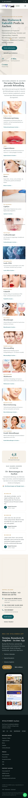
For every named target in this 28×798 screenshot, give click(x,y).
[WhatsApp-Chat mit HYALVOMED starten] (25, 795)
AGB (3, 789)
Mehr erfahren (19, 667)
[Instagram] (25, 1)
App (3, 764)
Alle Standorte (5, 754)
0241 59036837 (7, 1)
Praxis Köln (5, 757)
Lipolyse (4, 745)
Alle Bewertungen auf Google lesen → (15, 486)
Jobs (3, 761)
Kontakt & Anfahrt (6, 759)
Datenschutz (7, 789)
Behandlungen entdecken (10, 53)
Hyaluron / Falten (6, 738)
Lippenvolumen (5, 740)
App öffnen (7, 667)
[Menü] (25, 6)
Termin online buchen (9, 48)
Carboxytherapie (6, 747)
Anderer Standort (8, 621)
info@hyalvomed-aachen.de (8, 778)
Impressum (13, 789)
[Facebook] (23, 1)
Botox (3, 743)
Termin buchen (8, 616)
